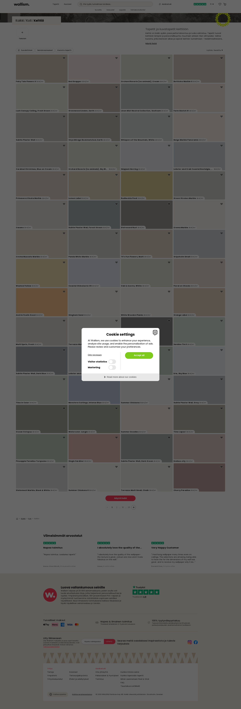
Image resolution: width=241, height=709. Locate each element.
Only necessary (95, 355)
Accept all (139, 355)
